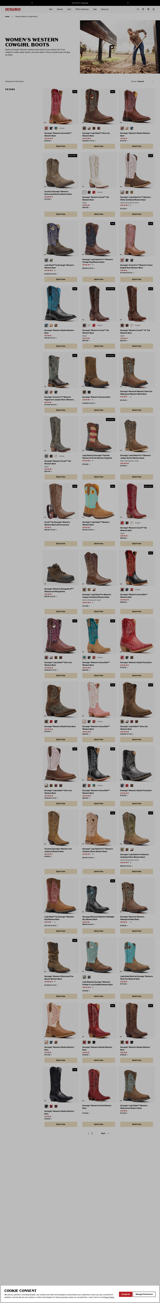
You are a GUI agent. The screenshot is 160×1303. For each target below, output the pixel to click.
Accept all (126, 1294)
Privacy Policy (108, 1297)
